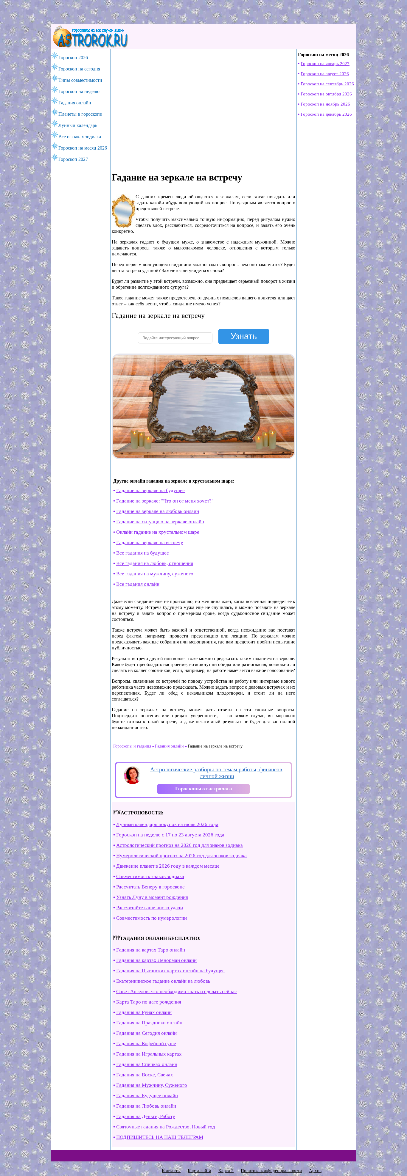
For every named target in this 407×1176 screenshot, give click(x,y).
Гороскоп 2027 (73, 159)
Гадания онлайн (74, 102)
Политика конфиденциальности (271, 1170)
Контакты (171, 1170)
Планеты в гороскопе (80, 114)
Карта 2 (226, 1170)
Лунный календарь (77, 125)
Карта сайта (199, 1170)
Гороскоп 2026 (73, 57)
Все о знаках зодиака (79, 136)
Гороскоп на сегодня (79, 68)
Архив (315, 1170)
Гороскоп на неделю (79, 91)
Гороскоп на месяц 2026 (82, 147)
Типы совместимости (80, 80)
